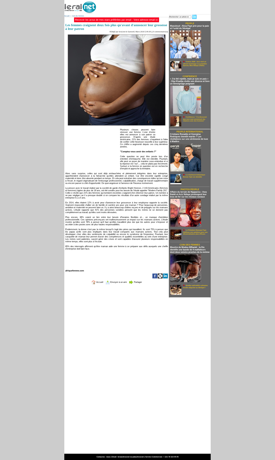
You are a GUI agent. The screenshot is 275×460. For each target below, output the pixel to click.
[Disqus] (117, 324)
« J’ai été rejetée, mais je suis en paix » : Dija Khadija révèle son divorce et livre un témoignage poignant (190, 81)
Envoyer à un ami (118, 282)
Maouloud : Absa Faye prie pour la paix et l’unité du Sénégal (189, 27)
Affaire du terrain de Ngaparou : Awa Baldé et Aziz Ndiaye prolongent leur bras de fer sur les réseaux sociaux (188, 194)
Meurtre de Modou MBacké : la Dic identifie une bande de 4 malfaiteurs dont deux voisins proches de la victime (190, 249)
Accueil (66, 16)
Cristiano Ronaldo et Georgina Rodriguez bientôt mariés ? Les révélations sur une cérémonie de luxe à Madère (189, 138)
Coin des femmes (78, 16)
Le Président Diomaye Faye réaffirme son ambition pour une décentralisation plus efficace (195, 232)
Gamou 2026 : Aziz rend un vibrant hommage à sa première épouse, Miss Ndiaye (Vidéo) (195, 63)
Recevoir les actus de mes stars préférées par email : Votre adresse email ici (116, 19)
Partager (137, 282)
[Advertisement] (158, 6)
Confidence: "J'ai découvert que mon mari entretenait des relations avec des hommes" (195, 119)
